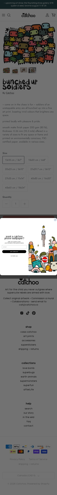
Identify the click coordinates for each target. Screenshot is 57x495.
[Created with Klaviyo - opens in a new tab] (28, 276)
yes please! (14, 251)
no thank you (14, 255)
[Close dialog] (55, 220)
